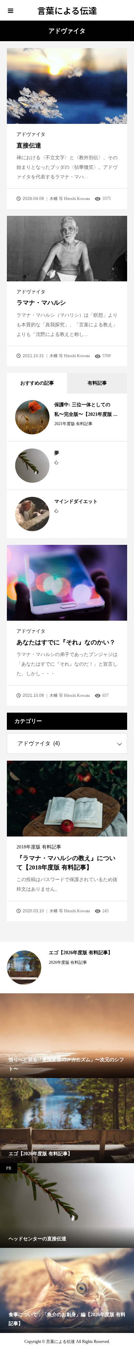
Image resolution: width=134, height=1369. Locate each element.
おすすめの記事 (37, 383)
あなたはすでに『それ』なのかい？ (65, 642)
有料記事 (97, 383)
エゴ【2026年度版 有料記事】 (81, 952)
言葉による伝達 (67, 10)
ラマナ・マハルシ (41, 302)
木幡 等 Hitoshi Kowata (69, 198)
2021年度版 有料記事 (73, 423)
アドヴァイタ (30, 134)
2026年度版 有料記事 (68, 962)
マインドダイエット (76, 501)
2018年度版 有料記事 (38, 847)
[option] (67, 967)
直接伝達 (28, 145)
